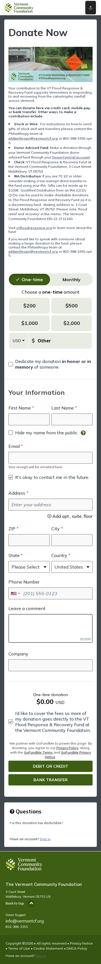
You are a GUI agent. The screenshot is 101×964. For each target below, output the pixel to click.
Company (18, 654)
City (55, 528)
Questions (28, 811)
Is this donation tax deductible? (37, 823)
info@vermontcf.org (25, 921)
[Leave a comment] (50, 628)
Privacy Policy (67, 748)
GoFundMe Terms (38, 752)
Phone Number (24, 582)
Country (59, 555)
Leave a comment (26, 608)
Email (14, 446)
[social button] (90, 7)
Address (16, 493)
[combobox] (15, 593)
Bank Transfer (50, 779)
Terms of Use (19, 948)
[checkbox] (50, 364)
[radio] (32, 279)
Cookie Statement (48, 948)
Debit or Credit (50, 766)
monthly (72, 279)
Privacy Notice (81, 943)
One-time (32, 279)
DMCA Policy (76, 948)
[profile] (73, 7)
